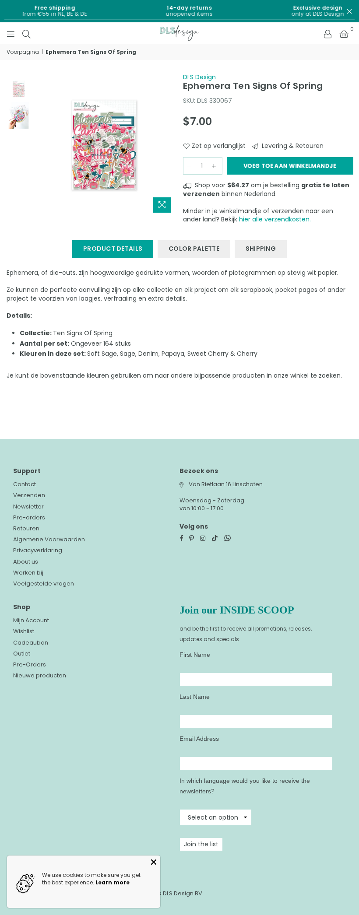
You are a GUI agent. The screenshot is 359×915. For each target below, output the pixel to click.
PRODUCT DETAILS (112, 248)
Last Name (195, 696)
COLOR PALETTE (194, 248)
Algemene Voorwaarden (49, 539)
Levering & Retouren (292, 146)
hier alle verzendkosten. (275, 219)
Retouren (26, 528)
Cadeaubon (30, 642)
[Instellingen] (327, 33)
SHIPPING (261, 248)
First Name (195, 654)
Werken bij (28, 572)
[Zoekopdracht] (26, 33)
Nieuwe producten (39, 675)
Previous (39, 145)
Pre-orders (29, 517)
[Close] (153, 862)
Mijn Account (31, 620)
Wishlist (23, 631)
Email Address (199, 738)
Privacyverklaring (37, 550)
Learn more (112, 882)
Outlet (21, 653)
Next (168, 145)
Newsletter (28, 506)
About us (25, 561)
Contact (24, 484)
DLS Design (199, 77)
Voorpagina (23, 52)
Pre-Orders (29, 664)
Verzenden (29, 495)
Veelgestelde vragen (43, 583)
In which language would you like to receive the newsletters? (245, 786)
